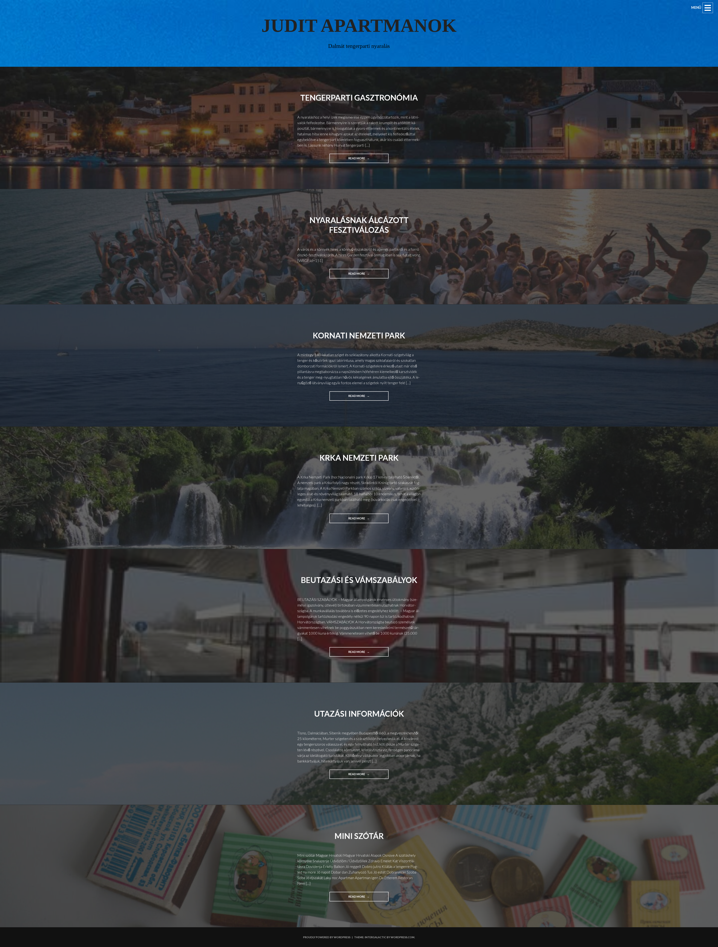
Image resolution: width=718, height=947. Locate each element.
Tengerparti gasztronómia (359, 97)
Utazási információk (359, 713)
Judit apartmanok (359, 25)
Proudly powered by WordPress (326, 937)
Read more (362, 159)
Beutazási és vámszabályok (359, 580)
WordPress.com (402, 937)
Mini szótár (359, 836)
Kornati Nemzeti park (359, 335)
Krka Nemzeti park (359, 457)
